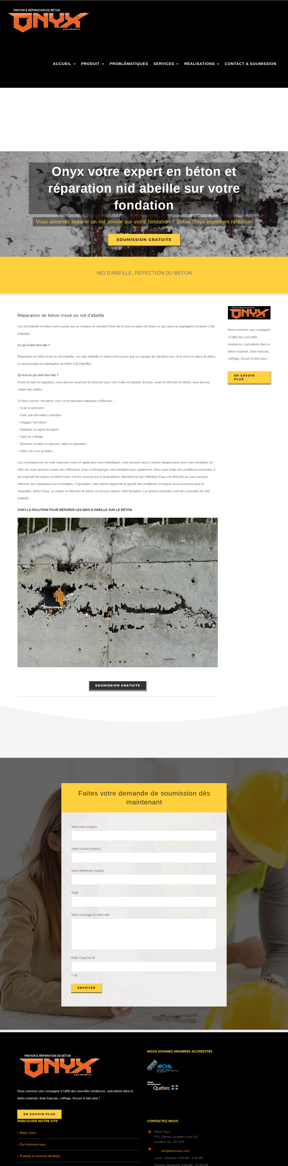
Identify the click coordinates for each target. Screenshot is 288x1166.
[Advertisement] (144, 119)
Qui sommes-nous (33, 1144)
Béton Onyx (28, 1133)
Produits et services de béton (40, 1156)
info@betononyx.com (175, 1150)
